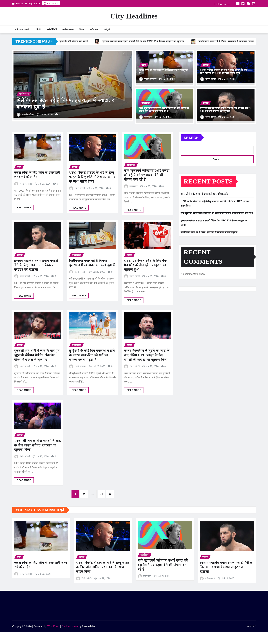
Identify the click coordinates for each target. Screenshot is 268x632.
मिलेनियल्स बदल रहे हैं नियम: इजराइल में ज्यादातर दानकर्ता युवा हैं (209, 232)
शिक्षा (81, 29)
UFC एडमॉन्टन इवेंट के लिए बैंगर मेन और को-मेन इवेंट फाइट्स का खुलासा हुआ (146, 265)
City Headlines (134, 16)
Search (191, 137)
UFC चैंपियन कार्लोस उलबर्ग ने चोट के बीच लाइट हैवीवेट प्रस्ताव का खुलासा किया (37, 445)
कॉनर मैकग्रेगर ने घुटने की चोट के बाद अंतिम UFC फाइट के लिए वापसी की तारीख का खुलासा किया (147, 355)
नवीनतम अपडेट (22, 29)
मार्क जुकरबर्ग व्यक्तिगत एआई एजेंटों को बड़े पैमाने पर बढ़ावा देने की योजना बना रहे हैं (147, 175)
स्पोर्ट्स (106, 29)
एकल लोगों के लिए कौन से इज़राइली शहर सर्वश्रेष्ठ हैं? (204, 193)
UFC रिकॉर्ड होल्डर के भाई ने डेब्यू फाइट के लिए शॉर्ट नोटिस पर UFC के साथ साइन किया (92, 177)
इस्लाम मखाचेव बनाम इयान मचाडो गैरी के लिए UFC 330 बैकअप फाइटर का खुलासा (36, 265)
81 (101, 494)
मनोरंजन (94, 29)
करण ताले (148, 116)
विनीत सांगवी (27, 114)
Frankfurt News (69, 626)
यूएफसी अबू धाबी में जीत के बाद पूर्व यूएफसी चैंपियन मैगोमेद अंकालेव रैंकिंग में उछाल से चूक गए (37, 355)
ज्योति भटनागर (150, 78)
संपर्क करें (251, 626)
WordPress (53, 626)
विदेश (38, 29)
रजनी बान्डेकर (80, 271)
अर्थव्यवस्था (68, 29)
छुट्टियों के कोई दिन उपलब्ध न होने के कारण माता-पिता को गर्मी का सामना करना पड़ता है (92, 355)
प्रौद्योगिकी (52, 29)
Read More (24, 207)
